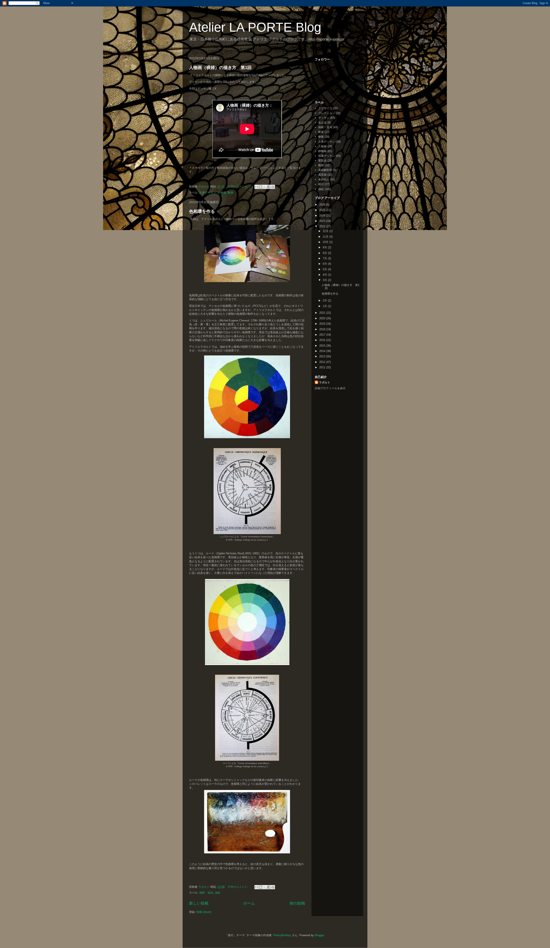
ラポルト (324, 382)
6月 (325, 263)
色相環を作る (202, 211)
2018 (322, 329)
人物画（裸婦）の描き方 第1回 (220, 67)
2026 (322, 204)
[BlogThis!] (260, 187)
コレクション (326, 113)
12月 (326, 231)
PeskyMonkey (282, 935)
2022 (322, 226)
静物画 (322, 151)
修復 (321, 136)
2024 (322, 215)
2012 (322, 362)
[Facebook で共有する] (269, 187)
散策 (321, 132)
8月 (325, 253)
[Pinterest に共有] (273, 187)
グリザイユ (325, 108)
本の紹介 (323, 179)
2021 (322, 312)
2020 (322, 318)
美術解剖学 (325, 170)
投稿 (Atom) (203, 912)
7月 (325, 258)
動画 (230, 192)
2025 (322, 210)
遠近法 (322, 122)
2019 (322, 323)
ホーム (249, 903)
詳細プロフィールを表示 (330, 388)
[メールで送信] (256, 187)
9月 (325, 247)
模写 (321, 184)
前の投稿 (297, 903)
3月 (325, 280)
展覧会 (322, 160)
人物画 (222, 192)
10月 (326, 242)
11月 (326, 236)
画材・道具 (206, 892)
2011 (322, 367)
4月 (325, 274)
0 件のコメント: (238, 186)
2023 (322, 221)
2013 (322, 356)
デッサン (323, 117)
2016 (322, 340)
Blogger (319, 935)
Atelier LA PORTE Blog (255, 27)
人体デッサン (207, 192)
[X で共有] (265, 187)
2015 (322, 345)
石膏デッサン (326, 155)
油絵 (217, 892)
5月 (325, 269)
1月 (325, 306)
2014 (322, 351)
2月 (325, 300)
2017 (322, 334)
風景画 (322, 174)
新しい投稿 (198, 903)
